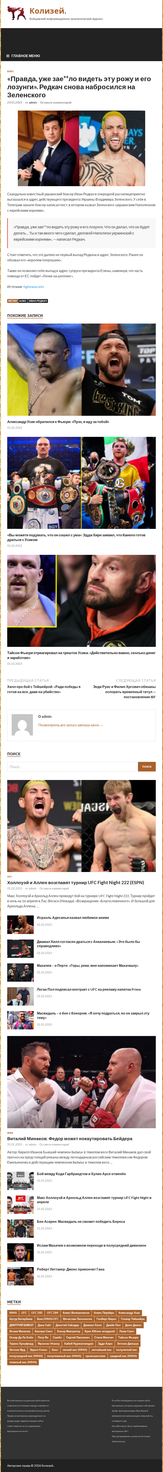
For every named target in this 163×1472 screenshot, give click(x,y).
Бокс (10, 71)
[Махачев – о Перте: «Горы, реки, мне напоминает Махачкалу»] (20, 980)
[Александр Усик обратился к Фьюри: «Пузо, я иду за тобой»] (81, 417)
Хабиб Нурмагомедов (78, 1343)
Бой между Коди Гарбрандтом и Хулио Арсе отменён (81, 1174)
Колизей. (48, 11)
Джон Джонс (133, 1325)
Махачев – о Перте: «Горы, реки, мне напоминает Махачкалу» (88, 965)
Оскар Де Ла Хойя (21, 1337)
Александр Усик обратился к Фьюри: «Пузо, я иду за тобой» (58, 421)
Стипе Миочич (104, 1337)
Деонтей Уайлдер (67, 1325)
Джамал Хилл (92, 1325)
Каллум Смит (44, 1331)
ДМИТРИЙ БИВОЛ (21, 1325)
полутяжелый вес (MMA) (64, 1356)
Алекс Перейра (104, 1312)
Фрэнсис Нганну (49, 1343)
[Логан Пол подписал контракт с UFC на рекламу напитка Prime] (20, 1004)
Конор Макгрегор (68, 1331)
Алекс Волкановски (76, 1312)
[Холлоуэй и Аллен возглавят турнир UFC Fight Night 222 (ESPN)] (81, 873)
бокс (23, 300)
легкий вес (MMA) (75, 1349)
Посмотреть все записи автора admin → (70, 725)
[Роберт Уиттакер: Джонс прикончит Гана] (20, 1284)
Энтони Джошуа (127, 1343)
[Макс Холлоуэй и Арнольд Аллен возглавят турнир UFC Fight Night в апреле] (20, 1212)
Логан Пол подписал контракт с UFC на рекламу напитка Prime (89, 989)
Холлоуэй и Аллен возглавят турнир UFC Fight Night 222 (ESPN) (75, 882)
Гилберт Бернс (107, 1319)
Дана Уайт (44, 1325)
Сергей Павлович (78, 1337)
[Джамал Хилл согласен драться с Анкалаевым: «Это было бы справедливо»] (20, 956)
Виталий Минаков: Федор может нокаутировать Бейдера (69, 1138)
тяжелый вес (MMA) (23, 1362)
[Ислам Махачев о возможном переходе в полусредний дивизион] (20, 1260)
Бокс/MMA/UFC (48, 1319)
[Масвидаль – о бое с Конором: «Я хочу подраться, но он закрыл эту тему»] (20, 1028)
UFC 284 (52, 1312)
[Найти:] (81, 766)
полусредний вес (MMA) (26, 1356)
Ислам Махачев (19, 1331)
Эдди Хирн (105, 1343)
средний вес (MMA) (123, 1356)
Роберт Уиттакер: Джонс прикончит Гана (70, 1269)
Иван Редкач (38, 300)
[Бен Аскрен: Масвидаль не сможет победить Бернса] (20, 1236)
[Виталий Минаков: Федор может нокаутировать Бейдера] (81, 1129)
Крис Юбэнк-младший (100, 1331)
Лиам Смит (126, 1331)
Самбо (57, 1337)
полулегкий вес (126, 1349)
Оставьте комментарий (56, 102)
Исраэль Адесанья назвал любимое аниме (73, 917)
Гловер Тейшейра (133, 1319)
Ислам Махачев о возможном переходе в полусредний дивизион (91, 1245)
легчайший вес (101, 1349)
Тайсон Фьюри (128, 1337)
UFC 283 (36, 1312)
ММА (10, 1133)
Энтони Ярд (17, 1349)
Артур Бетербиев (20, 1319)
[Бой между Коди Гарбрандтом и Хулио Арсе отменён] (20, 1189)
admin (33, 102)
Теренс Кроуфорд (21, 1343)
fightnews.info (33, 287)
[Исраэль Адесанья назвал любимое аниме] (20, 933)
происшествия (95, 1356)
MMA (13, 1312)
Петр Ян (43, 1337)
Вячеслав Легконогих (77, 1319)
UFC (9, 876)
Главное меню (25, 56)
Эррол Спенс (38, 1349)
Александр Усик (129, 1312)
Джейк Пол (113, 1325)
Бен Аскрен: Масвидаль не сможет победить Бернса (81, 1221)
